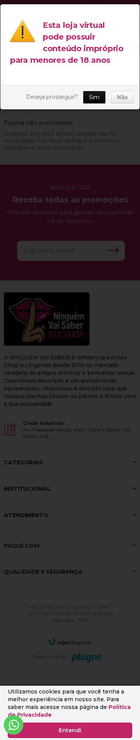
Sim (94, 97)
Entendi (70, 730)
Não (122, 97)
